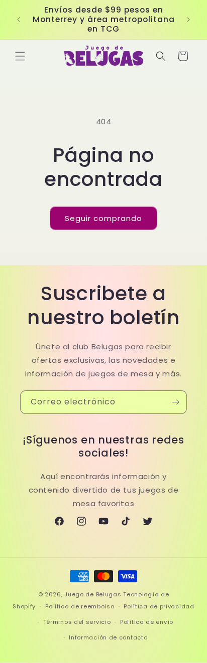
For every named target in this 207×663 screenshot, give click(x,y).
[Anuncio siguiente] (188, 20)
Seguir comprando (103, 218)
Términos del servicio (77, 622)
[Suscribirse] (175, 402)
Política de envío (146, 622)
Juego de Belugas (92, 594)
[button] (20, 56)
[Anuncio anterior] (19, 20)
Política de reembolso (80, 606)
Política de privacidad (159, 606)
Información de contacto (108, 637)
